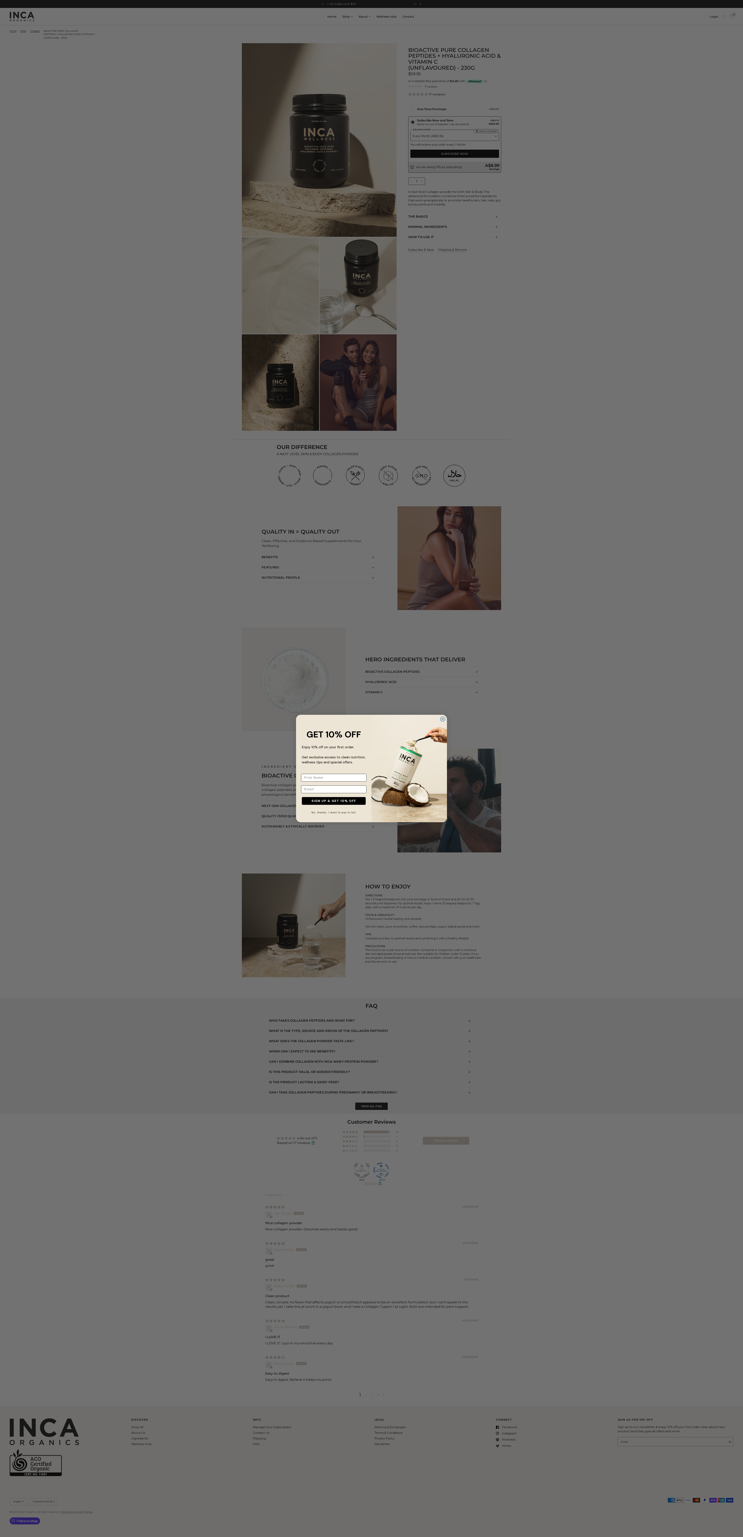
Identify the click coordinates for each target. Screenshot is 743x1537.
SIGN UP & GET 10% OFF (334, 801)
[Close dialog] (442, 719)
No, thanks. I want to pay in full (334, 812)
